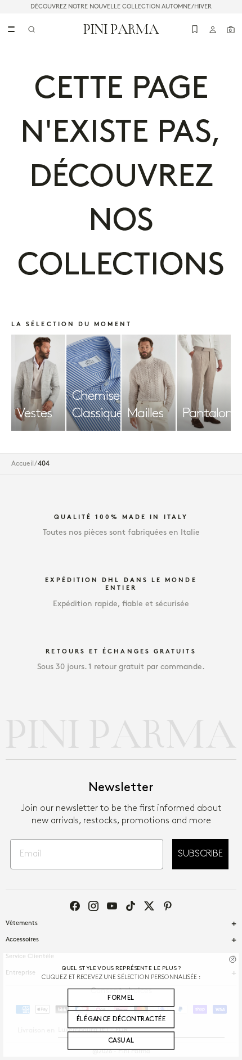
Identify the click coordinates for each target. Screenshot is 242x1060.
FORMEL (121, 998)
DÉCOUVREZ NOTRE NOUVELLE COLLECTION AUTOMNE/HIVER (121, 7)
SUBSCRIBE (200, 854)
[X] (149, 906)
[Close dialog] (232, 959)
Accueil (22, 464)
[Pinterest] (168, 906)
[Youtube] (112, 906)
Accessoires (22, 939)
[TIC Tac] (131, 906)
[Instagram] (93, 906)
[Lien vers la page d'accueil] (121, 28)
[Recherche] (31, 29)
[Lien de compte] (212, 29)
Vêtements (22, 923)
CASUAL (121, 1041)
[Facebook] (75, 906)
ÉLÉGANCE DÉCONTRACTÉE (121, 1019)
